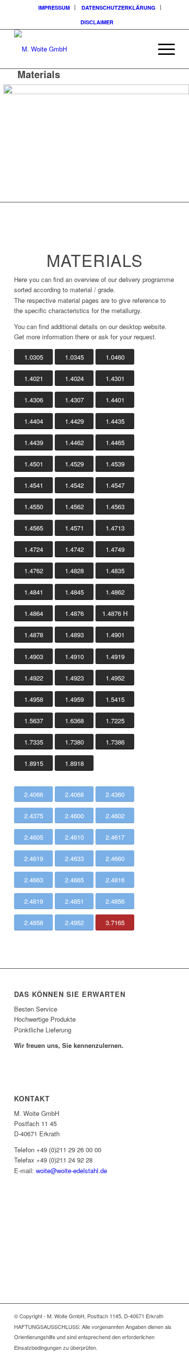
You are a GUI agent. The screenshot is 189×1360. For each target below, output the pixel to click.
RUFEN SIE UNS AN (47, 1231)
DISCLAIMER (96, 22)
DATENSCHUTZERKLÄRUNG (118, 7)
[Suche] (138, 49)
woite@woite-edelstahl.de (71, 1170)
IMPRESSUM (54, 7)
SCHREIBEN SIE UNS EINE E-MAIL (67, 1253)
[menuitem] (54, 7)
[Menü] (161, 49)
